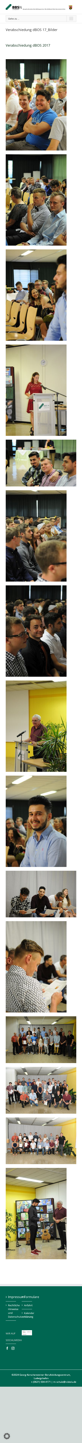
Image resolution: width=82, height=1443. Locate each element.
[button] (7, 1436)
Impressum (11, 1297)
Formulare (27, 1297)
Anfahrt (27, 1305)
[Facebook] (7, 1348)
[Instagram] (12, 1348)
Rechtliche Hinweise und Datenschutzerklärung (11, 1311)
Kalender (27, 1313)
